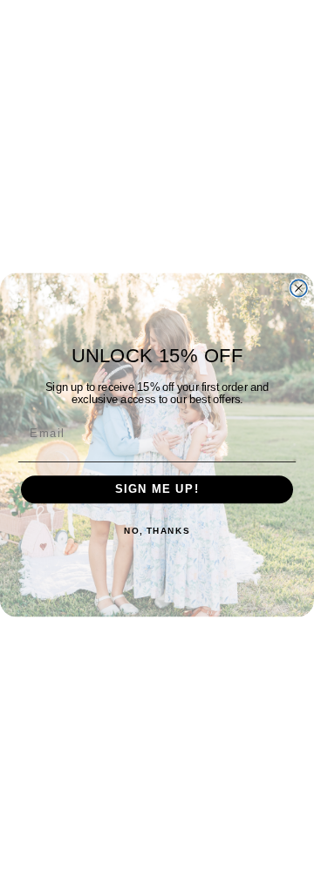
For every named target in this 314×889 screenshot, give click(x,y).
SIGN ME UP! (157, 489)
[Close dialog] (298, 287)
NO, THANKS (157, 530)
